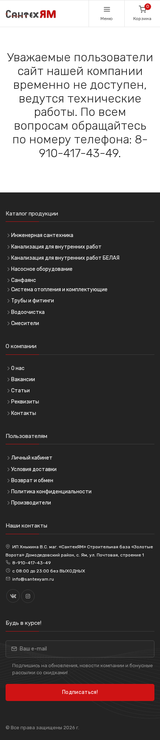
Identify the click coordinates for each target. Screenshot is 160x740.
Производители (31, 503)
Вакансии (23, 379)
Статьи (20, 390)
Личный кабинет (31, 458)
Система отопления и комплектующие (59, 289)
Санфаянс (23, 280)
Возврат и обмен (32, 480)
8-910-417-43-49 (31, 562)
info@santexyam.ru (33, 579)
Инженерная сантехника (42, 235)
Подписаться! (80, 692)
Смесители (25, 323)
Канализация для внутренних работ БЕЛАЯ (65, 258)
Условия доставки (34, 469)
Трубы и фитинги (32, 301)
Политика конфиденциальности (51, 492)
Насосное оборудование (42, 269)
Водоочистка (28, 312)
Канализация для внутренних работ (56, 247)
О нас (18, 368)
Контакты (23, 413)
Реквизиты (25, 402)
